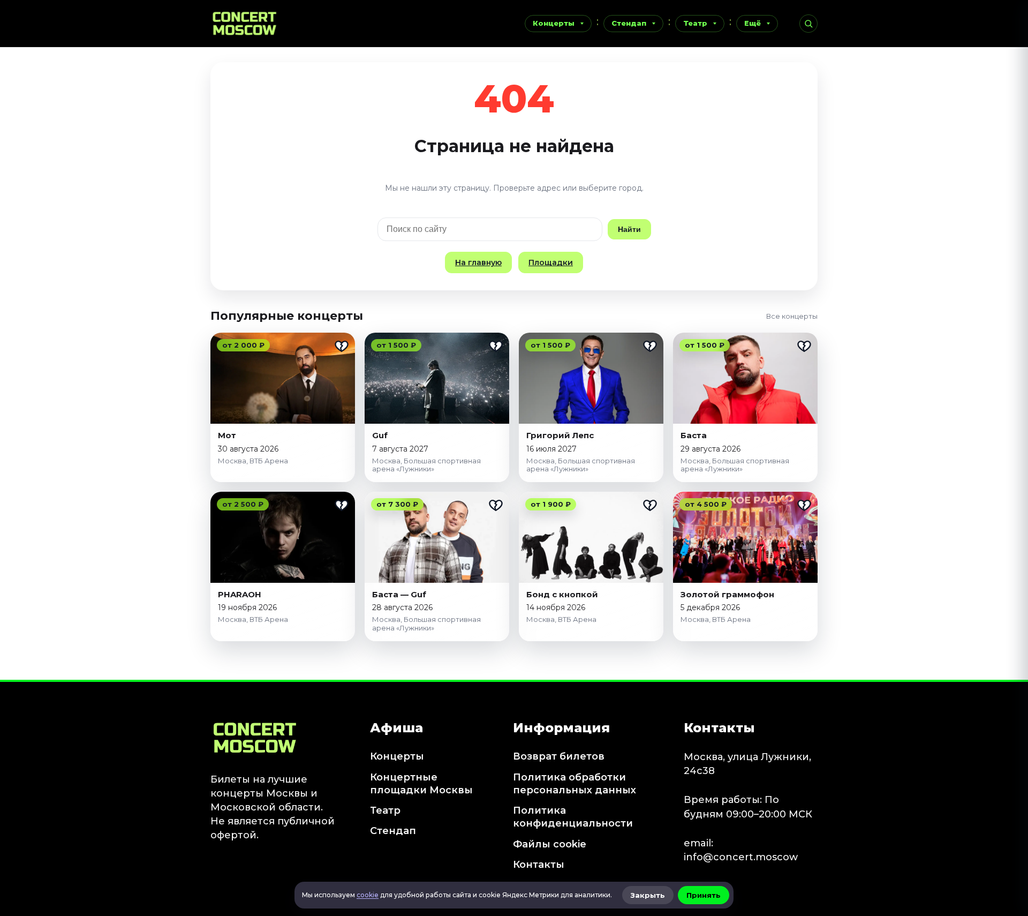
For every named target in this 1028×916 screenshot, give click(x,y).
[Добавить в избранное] (341, 346)
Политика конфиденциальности (573, 817)
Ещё (752, 23)
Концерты (554, 23)
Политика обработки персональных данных (574, 783)
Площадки (550, 262)
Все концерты (792, 316)
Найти (629, 229)
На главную (478, 262)
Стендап (628, 23)
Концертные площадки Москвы (421, 783)
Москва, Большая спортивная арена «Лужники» (426, 465)
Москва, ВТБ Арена (253, 460)
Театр (695, 23)
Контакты (538, 864)
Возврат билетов (558, 756)
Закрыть (648, 895)
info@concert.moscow (741, 857)
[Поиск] (808, 23)
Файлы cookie (549, 844)
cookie (368, 895)
